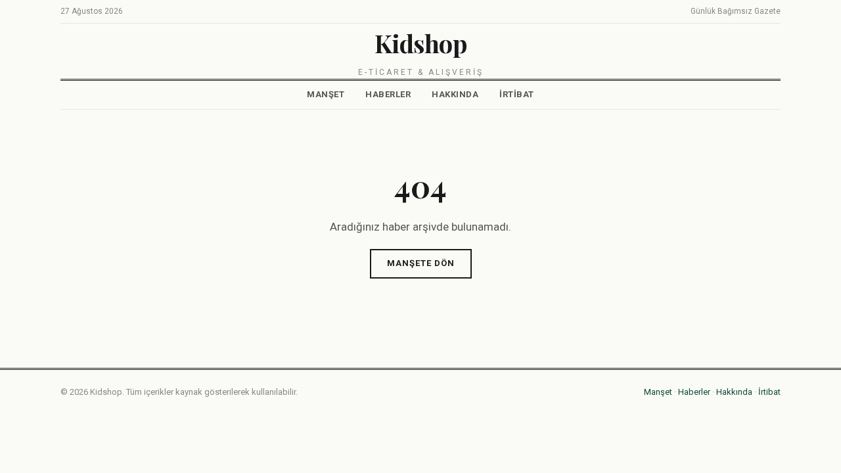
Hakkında (455, 94)
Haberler (388, 94)
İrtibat (516, 94)
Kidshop (421, 43)
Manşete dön (421, 263)
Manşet (325, 94)
